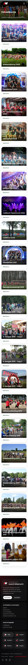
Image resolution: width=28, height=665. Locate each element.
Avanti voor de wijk (7, 627)
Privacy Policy (4, 656)
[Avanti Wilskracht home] (5, 3)
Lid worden (17, 597)
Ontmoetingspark (7, 611)
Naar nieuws (7, 597)
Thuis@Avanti (6, 625)
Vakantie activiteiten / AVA (9, 616)
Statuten (11, 656)
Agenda (5, 607)
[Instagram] (6, 660)
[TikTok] (9, 660)
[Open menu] (24, 3)
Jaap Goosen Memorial (20, 656)
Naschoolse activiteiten (8, 614)
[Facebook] (2, 660)
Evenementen (6, 609)
